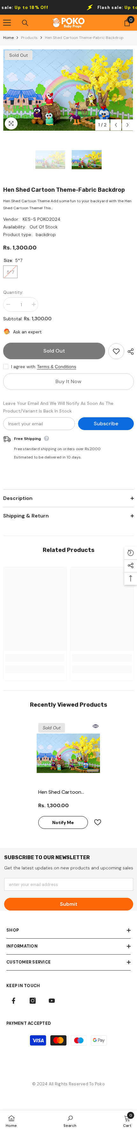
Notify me (63, 822)
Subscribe (106, 423)
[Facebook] (13, 1000)
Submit (68, 904)
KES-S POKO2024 (42, 219)
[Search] (25, 23)
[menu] (7, 22)
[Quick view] (95, 726)
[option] (68, 90)
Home (8, 37)
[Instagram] (32, 1000)
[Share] (129, 351)
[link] (35, 658)
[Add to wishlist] (116, 351)
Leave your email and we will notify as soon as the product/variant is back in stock (58, 407)
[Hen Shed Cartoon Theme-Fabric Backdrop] (68, 753)
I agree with (23, 366)
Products (29, 37)
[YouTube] (52, 1000)
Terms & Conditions (56, 366)
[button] (115, 124)
